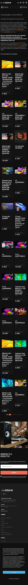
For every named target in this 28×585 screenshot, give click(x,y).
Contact (2, 530)
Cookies (2, 525)
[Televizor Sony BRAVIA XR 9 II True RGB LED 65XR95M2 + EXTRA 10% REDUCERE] (7, 171)
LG (12, 30)
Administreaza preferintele (14, 578)
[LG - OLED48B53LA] (20, 383)
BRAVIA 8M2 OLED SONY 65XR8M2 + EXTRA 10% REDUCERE (6, 149)
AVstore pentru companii (6, 517)
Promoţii (2, 521)
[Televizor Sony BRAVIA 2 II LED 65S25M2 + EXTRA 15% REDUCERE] (20, 277)
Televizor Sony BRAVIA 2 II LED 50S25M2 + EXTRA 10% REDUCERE (20, 356)
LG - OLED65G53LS (19, 181)
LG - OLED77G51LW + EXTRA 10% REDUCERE (7, 116)
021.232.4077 (5, 511)
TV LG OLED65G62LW (7, 322)
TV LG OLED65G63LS (6, 287)
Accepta (14, 572)
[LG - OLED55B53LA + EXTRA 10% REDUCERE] (20, 104)
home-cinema (20, 44)
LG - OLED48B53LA (19, 394)
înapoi (5, 415)
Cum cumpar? (4, 541)
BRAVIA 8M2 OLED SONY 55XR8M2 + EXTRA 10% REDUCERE (19, 77)
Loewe (2, 32)
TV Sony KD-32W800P (6, 217)
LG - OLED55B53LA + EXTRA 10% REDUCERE (20, 116)
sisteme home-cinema (16, 45)
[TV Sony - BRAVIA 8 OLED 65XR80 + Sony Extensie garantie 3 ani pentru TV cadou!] (20, 207)
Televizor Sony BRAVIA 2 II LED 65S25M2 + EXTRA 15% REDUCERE (20, 290)
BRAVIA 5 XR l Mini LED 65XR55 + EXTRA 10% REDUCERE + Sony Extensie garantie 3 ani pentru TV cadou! (7, 80)
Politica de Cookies (6, 553)
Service (2, 519)
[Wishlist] (23, 3)
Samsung (17, 30)
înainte (23, 415)
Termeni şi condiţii (4, 523)
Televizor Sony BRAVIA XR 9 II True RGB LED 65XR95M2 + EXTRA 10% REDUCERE (7, 185)
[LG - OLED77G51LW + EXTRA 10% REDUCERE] (7, 104)
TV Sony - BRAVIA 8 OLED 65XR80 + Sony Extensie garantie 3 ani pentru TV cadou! (20, 222)
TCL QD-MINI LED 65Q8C (19, 147)
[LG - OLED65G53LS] (20, 171)
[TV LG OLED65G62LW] (7, 311)
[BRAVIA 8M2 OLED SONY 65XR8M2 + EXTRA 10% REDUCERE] (7, 136)
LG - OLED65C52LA (6, 255)
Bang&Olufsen (13, 32)
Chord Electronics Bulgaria (6, 534)
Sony (14, 30)
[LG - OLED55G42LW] (20, 311)
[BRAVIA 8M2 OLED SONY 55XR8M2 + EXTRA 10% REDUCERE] (20, 64)
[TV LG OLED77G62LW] (20, 245)
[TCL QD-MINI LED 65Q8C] (20, 136)
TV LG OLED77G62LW (20, 255)
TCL (25, 30)
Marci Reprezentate (5, 532)
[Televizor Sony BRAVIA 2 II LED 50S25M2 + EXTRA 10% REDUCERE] (20, 344)
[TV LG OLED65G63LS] (7, 277)
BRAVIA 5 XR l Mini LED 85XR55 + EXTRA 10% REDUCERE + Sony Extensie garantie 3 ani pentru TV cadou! (7, 359)
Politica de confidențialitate (6, 527)
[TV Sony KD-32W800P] (7, 207)
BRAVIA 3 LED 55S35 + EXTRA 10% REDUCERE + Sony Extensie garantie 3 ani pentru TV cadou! (7, 398)
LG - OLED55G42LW (20, 322)
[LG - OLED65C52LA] (7, 245)
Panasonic (21, 30)
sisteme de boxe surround (5, 45)
